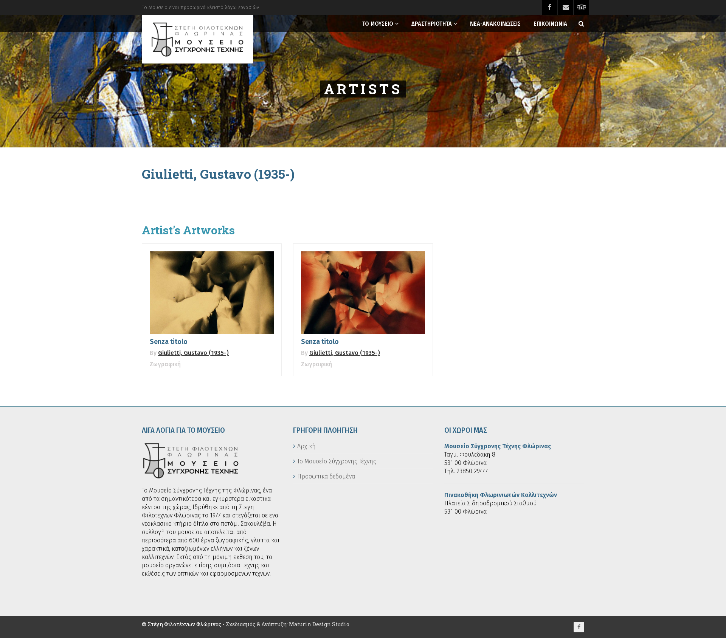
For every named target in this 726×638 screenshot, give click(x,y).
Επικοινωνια (550, 23)
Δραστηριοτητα (431, 23)
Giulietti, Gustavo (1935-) (193, 352)
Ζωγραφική (165, 364)
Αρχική (306, 446)
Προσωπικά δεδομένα (326, 476)
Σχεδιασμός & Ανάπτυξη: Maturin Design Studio (287, 624)
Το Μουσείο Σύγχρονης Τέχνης (336, 461)
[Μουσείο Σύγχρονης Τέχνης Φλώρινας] (197, 39)
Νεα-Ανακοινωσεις (495, 23)
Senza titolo (169, 342)
